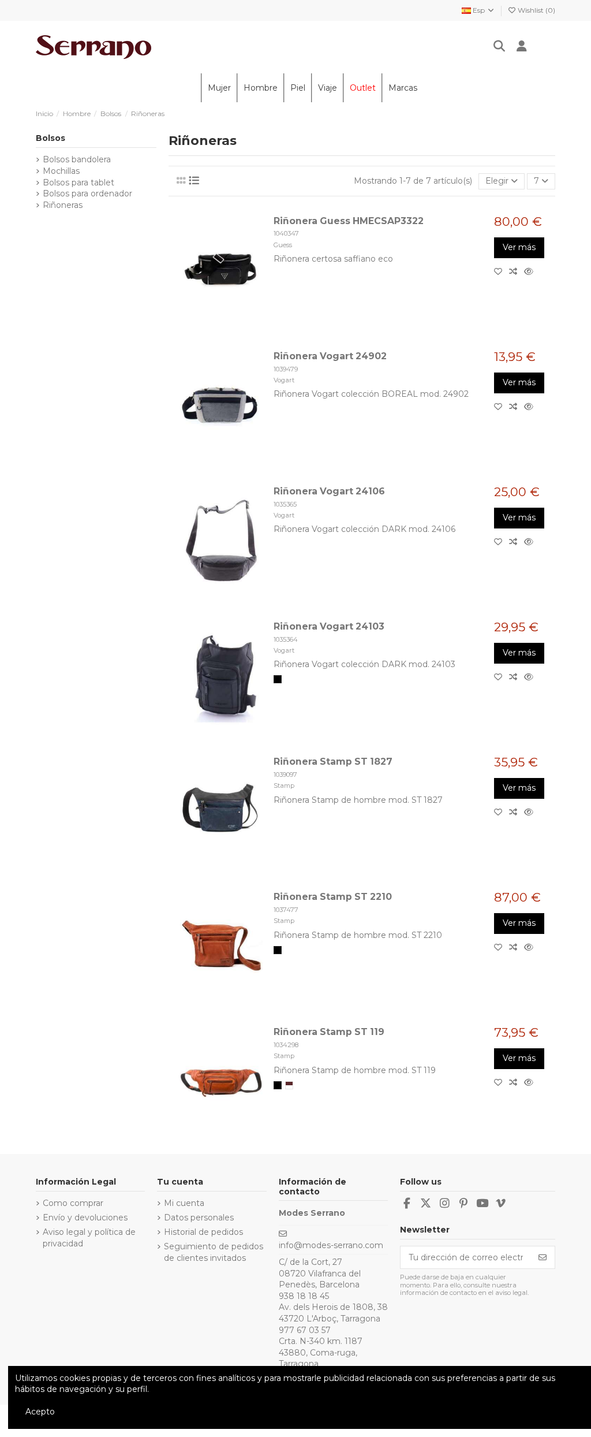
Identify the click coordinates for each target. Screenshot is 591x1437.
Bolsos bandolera (77, 159)
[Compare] (516, 271)
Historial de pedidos (203, 1232)
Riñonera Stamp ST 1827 (333, 761)
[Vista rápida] (531, 271)
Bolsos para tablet (78, 182)
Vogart (284, 380)
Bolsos (50, 138)
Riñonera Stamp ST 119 (329, 1031)
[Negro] (278, 679)
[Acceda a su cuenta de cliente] (521, 47)
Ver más (519, 247)
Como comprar (73, 1203)
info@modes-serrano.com (331, 1245)
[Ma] (289, 1085)
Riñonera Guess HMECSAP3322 (349, 220)
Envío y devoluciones (85, 1217)
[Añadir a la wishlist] (501, 271)
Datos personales (199, 1217)
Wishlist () (535, 10)
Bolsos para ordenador (87, 193)
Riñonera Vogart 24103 (329, 626)
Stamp (284, 785)
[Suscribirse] (542, 1257)
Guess (283, 245)
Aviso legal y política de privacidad (89, 1238)
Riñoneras (63, 205)
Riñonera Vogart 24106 (329, 491)
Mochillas (61, 171)
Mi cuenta (184, 1203)
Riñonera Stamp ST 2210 (333, 896)
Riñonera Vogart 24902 (330, 356)
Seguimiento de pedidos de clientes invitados (213, 1252)
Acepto (40, 1411)
